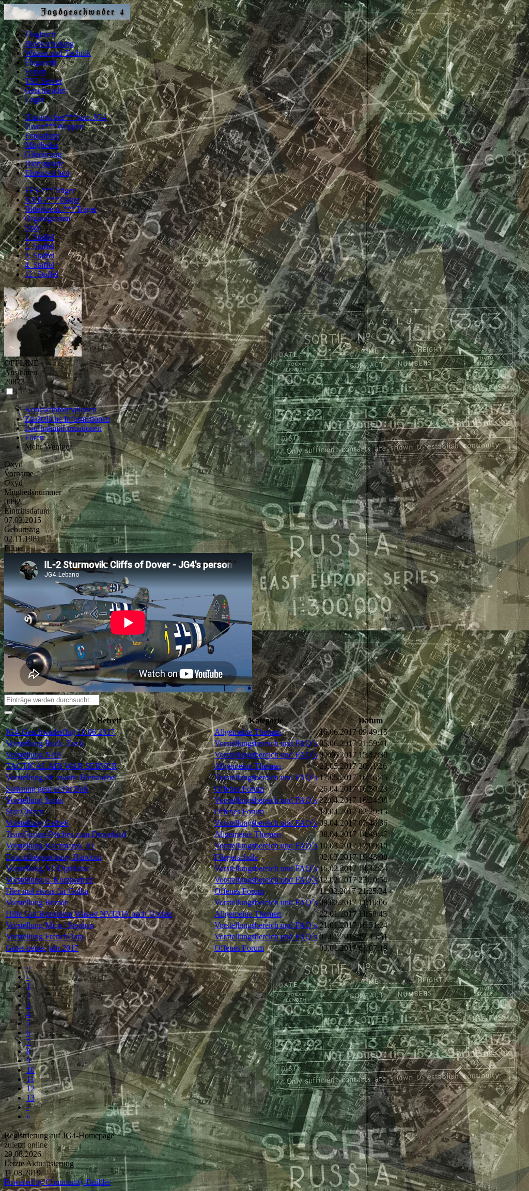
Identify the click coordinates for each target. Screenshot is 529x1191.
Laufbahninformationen (63, 428)
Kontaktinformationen (61, 409)
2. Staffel (39, 246)
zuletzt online (26, 1144)
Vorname (19, 473)
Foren (34, 437)
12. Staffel (41, 274)
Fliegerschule (236, 857)
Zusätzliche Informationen (67, 418)
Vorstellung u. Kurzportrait (49, 879)
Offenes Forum (239, 788)
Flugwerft (41, 62)
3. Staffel (39, 255)
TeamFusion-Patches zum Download (66, 834)
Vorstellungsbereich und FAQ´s (265, 743)
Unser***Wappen (54, 126)
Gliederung (43, 154)
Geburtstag (22, 529)
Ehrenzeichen (47, 172)
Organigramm (47, 218)
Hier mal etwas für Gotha (47, 891)
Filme (13, 548)
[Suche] (8, 712)
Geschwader (45, 90)
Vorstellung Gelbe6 (37, 822)
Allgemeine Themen (247, 732)
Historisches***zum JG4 (65, 117)
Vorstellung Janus (34, 800)
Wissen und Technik (58, 53)
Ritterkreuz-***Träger (61, 209)
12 (30, 1088)
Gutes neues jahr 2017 (42, 947)
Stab (32, 227)
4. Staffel (39, 264)
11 (30, 1079)
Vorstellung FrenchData (44, 936)
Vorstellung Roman (37, 902)
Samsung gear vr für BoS (47, 788)
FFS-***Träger (50, 190)
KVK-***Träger (52, 199)
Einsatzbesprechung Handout (53, 857)
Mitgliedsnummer (32, 492)
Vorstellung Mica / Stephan (50, 925)
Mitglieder (41, 145)
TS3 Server (43, 80)
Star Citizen (25, 811)
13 (30, 1097)
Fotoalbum (42, 135)
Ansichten (20, 372)
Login (34, 99)
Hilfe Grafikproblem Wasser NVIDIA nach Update (89, 913)
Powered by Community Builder (57, 1182)
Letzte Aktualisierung (39, 1163)
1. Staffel (39, 237)
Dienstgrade (44, 163)
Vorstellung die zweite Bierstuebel (61, 777)
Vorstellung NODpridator (47, 868)
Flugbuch (40, 34)
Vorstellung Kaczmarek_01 (50, 845)
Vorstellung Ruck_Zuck (45, 743)
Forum (35, 71)
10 (30, 1069)
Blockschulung (49, 43)
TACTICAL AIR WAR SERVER (61, 766)
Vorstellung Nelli (33, 754)
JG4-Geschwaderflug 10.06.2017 (60, 732)
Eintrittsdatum (27, 510)
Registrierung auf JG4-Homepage (59, 1135)
